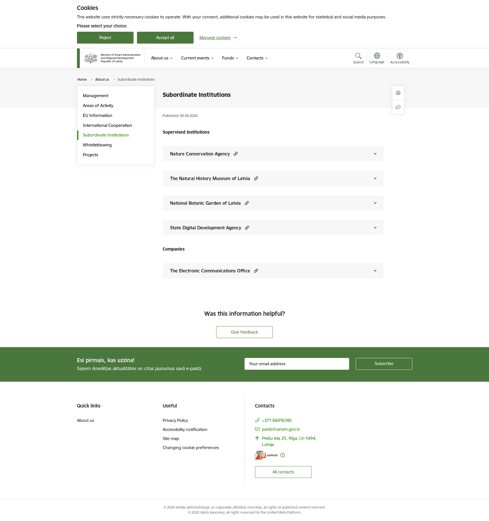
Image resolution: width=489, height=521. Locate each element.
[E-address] (266, 455)
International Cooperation (107, 125)
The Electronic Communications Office (210, 271)
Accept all (165, 37)
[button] (235, 153)
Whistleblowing (97, 145)
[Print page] (398, 93)
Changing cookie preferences (191, 447)
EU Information (97, 115)
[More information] (282, 455)
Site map (171, 438)
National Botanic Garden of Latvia (205, 203)
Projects (90, 154)
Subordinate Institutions (106, 135)
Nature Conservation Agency (200, 154)
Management (95, 95)
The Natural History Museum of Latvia (210, 178)
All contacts (283, 472)
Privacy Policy (175, 420)
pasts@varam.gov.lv (281, 429)
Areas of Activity (98, 105)
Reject (105, 37)
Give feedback (244, 332)
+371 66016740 (276, 420)
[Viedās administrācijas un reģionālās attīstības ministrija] (112, 58)
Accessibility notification (185, 429)
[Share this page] (398, 107)
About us (85, 420)
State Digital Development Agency (205, 227)
